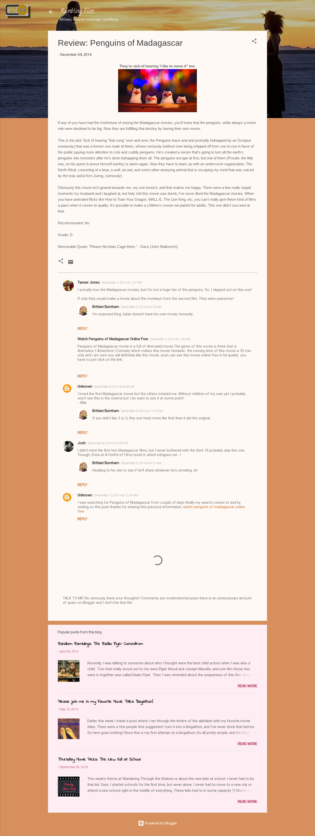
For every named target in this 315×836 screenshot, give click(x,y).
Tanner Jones (89, 282)
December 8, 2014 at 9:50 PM (108, 443)
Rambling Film (77, 11)
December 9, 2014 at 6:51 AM (141, 463)
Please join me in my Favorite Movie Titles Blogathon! (105, 702)
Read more (247, 686)
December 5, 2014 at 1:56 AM (170, 339)
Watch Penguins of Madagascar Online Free (113, 339)
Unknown (85, 386)
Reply (82, 329)
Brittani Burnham (105, 306)
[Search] (264, 13)
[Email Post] (71, 263)
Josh (82, 443)
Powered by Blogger (160, 823)
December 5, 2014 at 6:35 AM (141, 307)
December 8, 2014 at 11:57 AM (142, 411)
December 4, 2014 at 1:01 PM (122, 282)
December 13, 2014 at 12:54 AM (116, 495)
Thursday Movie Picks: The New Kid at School (99, 759)
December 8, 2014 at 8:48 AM (114, 386)
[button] (254, 42)
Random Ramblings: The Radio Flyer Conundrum (100, 644)
